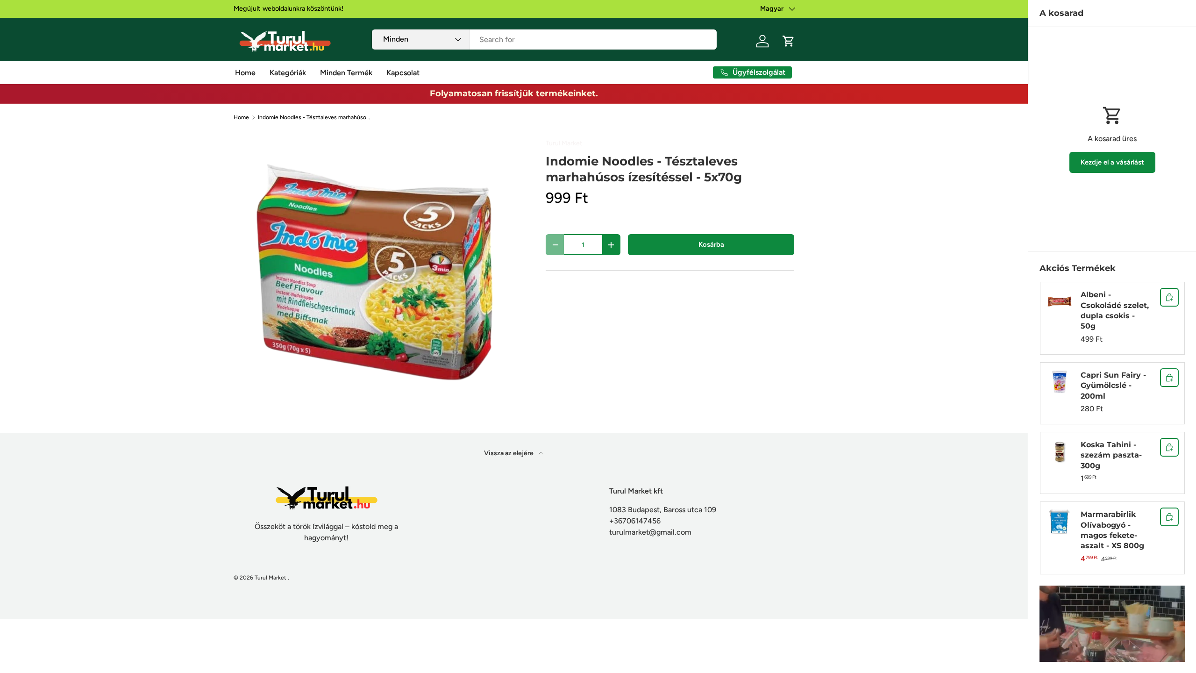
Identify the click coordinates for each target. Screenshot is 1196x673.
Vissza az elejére (509, 453)
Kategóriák (288, 72)
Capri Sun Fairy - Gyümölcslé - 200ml (1113, 386)
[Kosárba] (1169, 297)
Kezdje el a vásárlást (1112, 162)
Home (245, 72)
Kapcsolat (403, 72)
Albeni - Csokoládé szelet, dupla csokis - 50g (1115, 310)
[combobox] (544, 39)
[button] (788, 41)
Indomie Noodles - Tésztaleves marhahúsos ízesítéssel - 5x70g (314, 117)
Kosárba (711, 244)
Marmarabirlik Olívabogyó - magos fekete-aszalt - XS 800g (1112, 530)
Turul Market (564, 143)
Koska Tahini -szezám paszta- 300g (1111, 455)
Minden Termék (346, 72)
